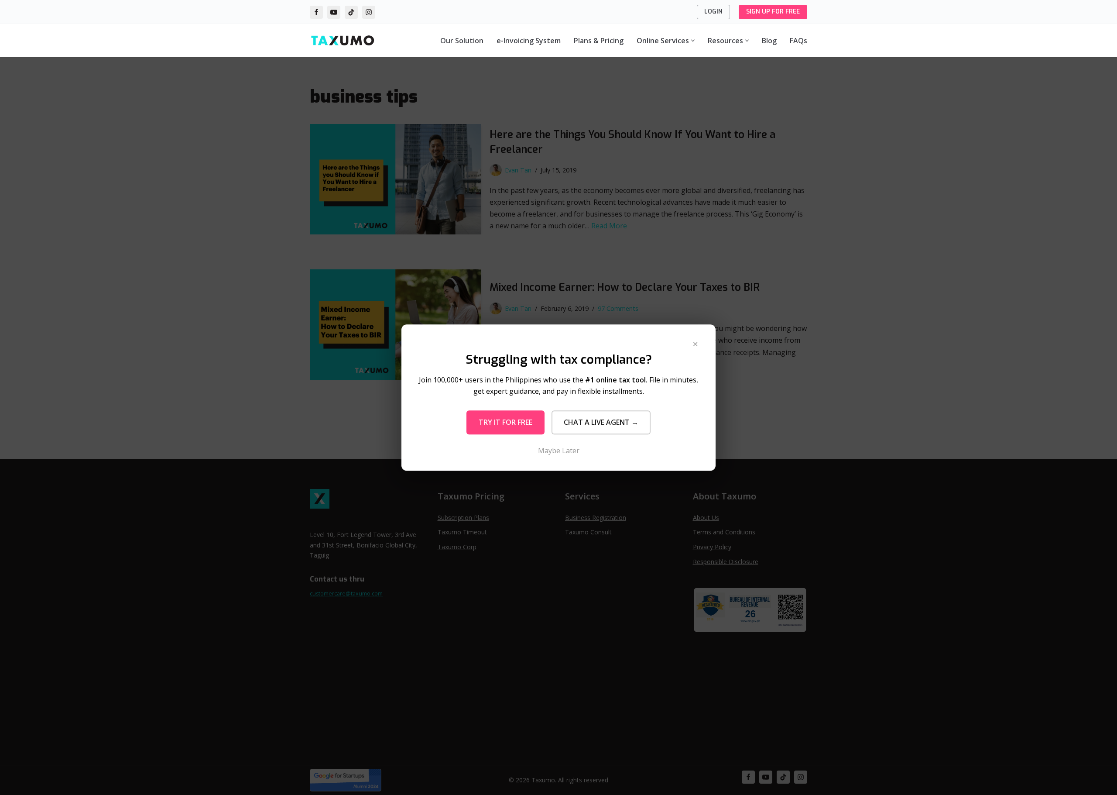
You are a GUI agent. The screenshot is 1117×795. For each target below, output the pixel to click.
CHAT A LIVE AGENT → (601, 422)
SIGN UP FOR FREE (773, 11)
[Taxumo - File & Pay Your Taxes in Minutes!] (342, 40)
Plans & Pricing (599, 40)
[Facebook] (316, 12)
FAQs (798, 40)
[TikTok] (351, 12)
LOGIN (713, 11)
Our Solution (461, 40)
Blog (769, 40)
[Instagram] (368, 12)
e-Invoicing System (529, 40)
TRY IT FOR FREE (505, 422)
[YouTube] (333, 12)
